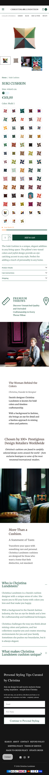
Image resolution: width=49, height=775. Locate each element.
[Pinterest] (28, 757)
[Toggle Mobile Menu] (4, 9)
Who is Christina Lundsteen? (14, 585)
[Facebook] (20, 757)
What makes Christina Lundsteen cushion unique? (22, 653)
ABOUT (16, 742)
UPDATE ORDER (36, 750)
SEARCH (8, 742)
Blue (27, 16)
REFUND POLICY (37, 742)
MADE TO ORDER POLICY (17, 750)
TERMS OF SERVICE (32, 746)
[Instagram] (24, 757)
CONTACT (24, 742)
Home (4, 78)
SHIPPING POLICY (15, 746)
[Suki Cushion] (5, 111)
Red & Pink (36, 16)
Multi (45, 16)
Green (20, 16)
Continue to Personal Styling (24, 720)
